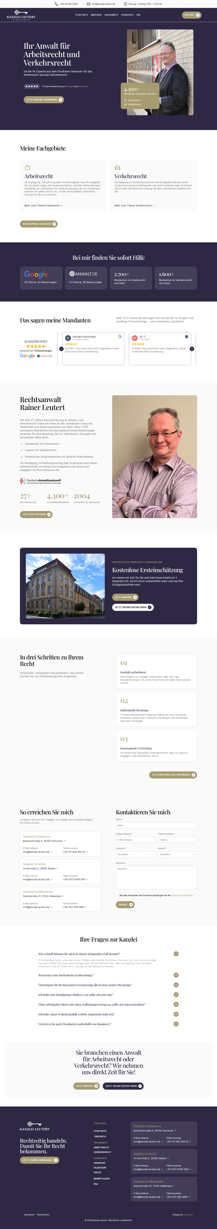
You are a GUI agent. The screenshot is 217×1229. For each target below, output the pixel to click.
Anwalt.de (83, 86)
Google (69, 86)
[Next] (192, 349)
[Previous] (61, 349)
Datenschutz (43, 1214)
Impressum (29, 1214)
